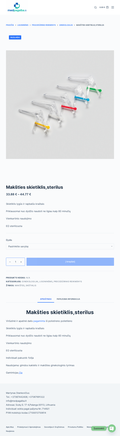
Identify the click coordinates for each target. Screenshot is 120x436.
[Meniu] (112, 7)
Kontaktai (106, 427)
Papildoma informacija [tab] (68, 299)
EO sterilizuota (14, 226)
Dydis (9, 240)
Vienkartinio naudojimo (19, 218)
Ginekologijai (30, 281)
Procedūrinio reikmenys (68, 281)
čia (20, 372)
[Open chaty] (112, 428)
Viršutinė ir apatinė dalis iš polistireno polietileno (39, 320)
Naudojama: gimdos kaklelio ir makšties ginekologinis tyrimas (40, 365)
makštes (20, 285)
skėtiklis (31, 285)
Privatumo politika (75, 427)
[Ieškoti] (95, 7)
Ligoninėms (46, 281)
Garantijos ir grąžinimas (54, 427)
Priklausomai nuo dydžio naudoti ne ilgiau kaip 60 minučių (38, 211)
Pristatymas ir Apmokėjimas (29, 427)
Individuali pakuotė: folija (20, 357)
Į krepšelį (70, 261)
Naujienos (10, 431)
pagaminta (39, 320)
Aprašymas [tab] (46, 299)
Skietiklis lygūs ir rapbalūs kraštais (25, 203)
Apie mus (10, 427)
